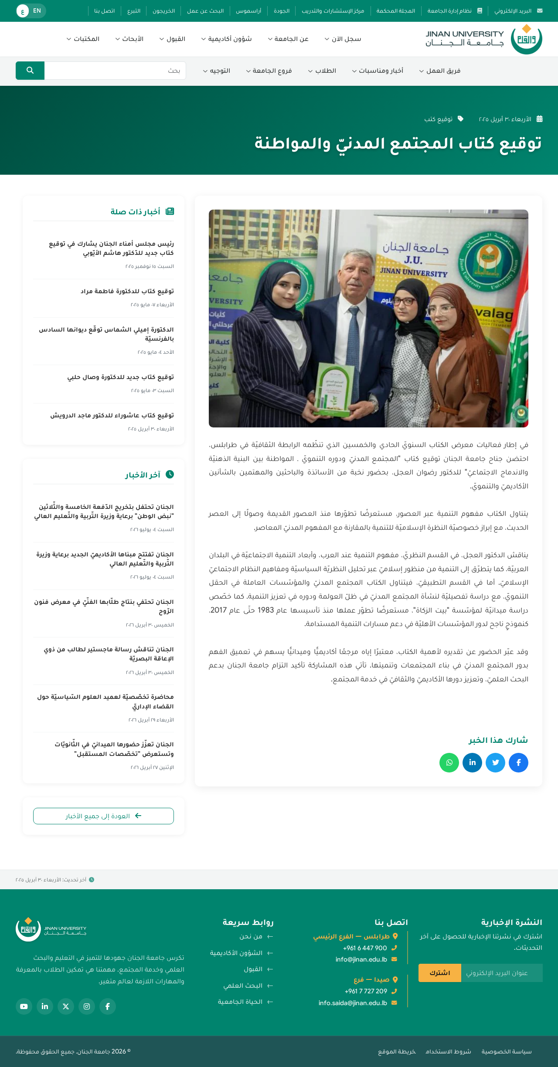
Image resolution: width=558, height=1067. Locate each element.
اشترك (439, 973)
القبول (253, 969)
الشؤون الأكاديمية (236, 952)
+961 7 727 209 (366, 991)
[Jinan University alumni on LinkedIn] (45, 1006)
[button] (343, 39)
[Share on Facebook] (518, 762)
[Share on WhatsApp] (449, 762)
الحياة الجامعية (240, 1001)
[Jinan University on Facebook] (107, 1006)
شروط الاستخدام (448, 1051)
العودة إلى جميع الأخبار (99, 816)
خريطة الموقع (396, 1051)
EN (37, 10)
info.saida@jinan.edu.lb (353, 1003)
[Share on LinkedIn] (472, 762)
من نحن (250, 936)
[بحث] (30, 70)
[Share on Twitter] (495, 762)
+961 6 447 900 (365, 948)
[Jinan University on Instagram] (86, 1006)
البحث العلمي (242, 985)
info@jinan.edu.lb (361, 959)
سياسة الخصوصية (507, 1051)
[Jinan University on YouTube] (24, 1006)
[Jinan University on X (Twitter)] (66, 1006)
